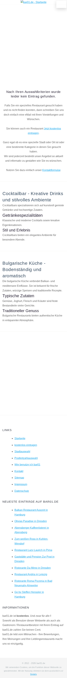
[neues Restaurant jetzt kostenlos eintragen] (61, 4)
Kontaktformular (51, 170)
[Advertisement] (33, 43)
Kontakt (18, 471)
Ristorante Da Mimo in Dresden (32, 567)
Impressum (20, 484)
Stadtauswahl (22, 451)
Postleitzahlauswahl (26, 458)
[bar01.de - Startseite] (34, 2)
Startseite (19, 438)
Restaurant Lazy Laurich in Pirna (33, 550)
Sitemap (19, 477)
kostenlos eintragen (25, 445)
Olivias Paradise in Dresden (30, 521)
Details (33, 674)
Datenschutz (21, 491)
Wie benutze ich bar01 (27, 464)
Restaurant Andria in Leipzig (30, 574)
